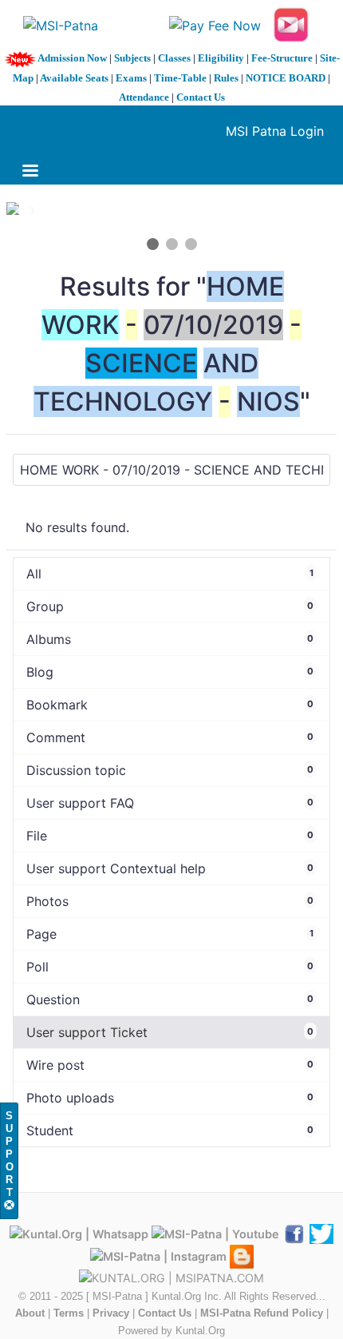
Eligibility (221, 58)
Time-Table (180, 78)
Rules (226, 78)
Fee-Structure (282, 58)
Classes (174, 58)
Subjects (132, 58)
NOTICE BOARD (285, 78)
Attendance (144, 97)
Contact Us (200, 97)
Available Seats (74, 78)
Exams (131, 78)
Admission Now (72, 58)
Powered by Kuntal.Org (171, 1331)
